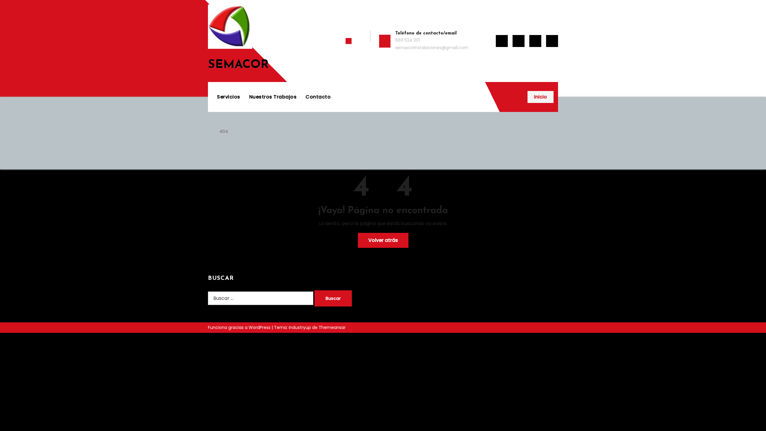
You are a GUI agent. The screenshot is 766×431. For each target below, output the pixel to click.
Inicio (540, 96)
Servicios (228, 96)
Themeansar (332, 327)
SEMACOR (238, 65)
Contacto (318, 96)
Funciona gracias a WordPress (240, 327)
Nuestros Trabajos (273, 96)
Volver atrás (383, 240)
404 (223, 131)
